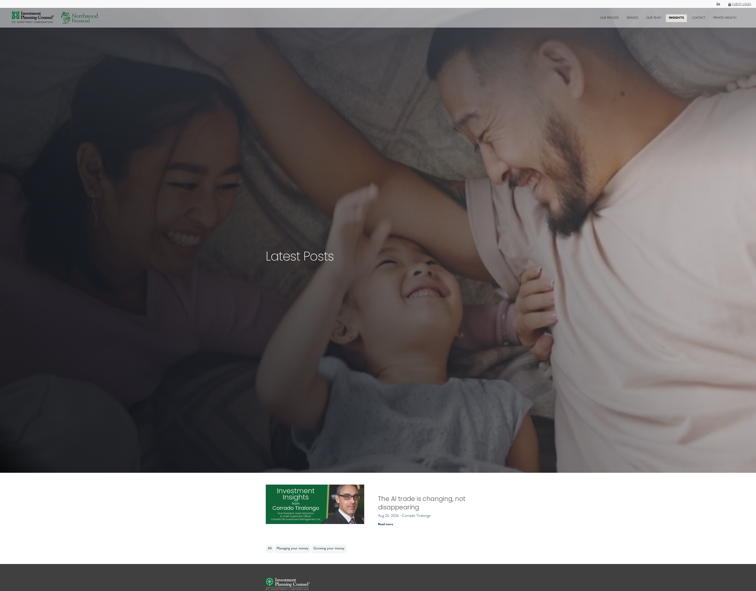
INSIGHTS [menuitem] (676, 19)
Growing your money (329, 549)
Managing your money (293, 549)
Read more (385, 524)
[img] (378, 236)
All (270, 549)
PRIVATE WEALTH (724, 18)
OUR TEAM (653, 18)
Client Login (741, 4)
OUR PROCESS (609, 18)
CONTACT (698, 18)
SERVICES (632, 18)
